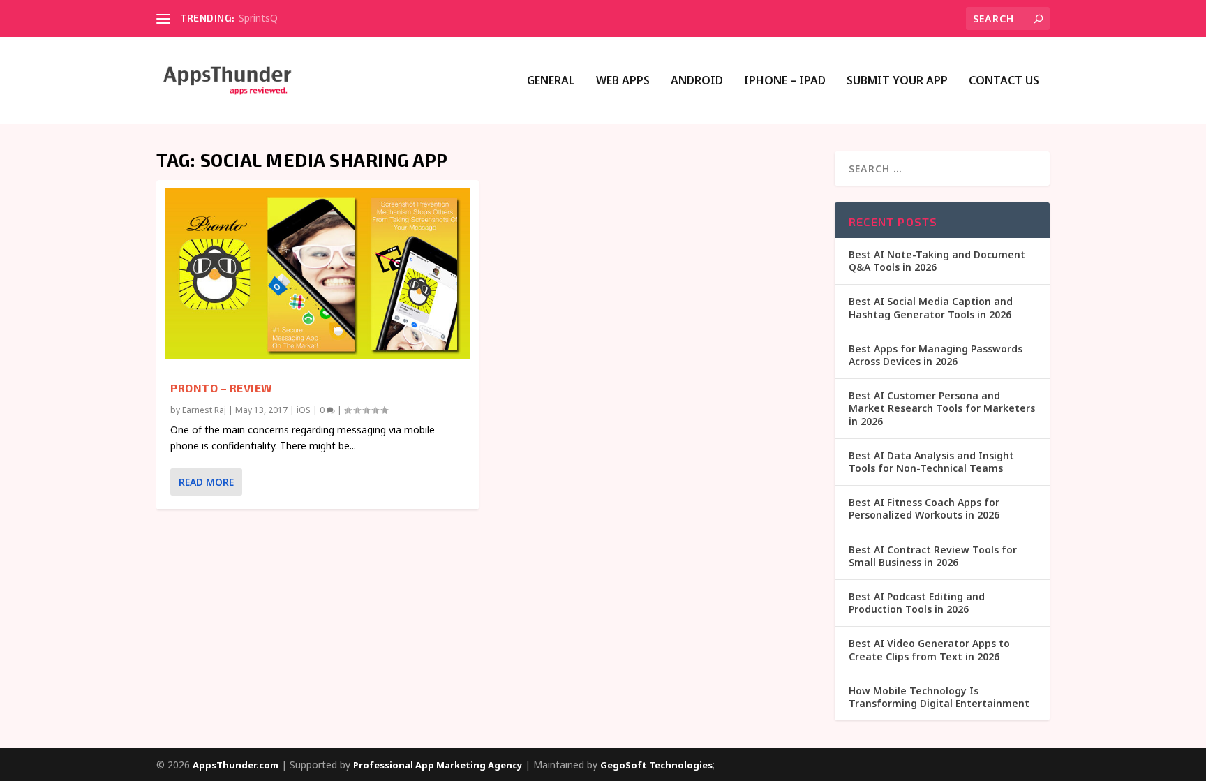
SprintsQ (258, 17)
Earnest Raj (204, 410)
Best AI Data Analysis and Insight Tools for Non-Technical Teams (931, 462)
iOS (304, 410)
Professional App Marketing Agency (437, 765)
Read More (206, 482)
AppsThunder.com (235, 765)
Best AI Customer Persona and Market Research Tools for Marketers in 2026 (942, 408)
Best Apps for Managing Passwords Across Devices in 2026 (935, 355)
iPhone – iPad (785, 81)
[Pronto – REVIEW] (317, 273)
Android (697, 81)
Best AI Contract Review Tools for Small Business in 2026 (933, 556)
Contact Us (1004, 81)
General (551, 81)
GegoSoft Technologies (656, 765)
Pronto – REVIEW (221, 387)
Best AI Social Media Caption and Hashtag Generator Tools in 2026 (931, 307)
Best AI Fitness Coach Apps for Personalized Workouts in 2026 (924, 508)
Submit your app (897, 81)
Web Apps (623, 81)
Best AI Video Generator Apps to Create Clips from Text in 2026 (929, 649)
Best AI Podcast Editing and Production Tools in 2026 (917, 603)
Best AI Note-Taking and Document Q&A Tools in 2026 (937, 261)
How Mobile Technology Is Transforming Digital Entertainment (939, 697)
